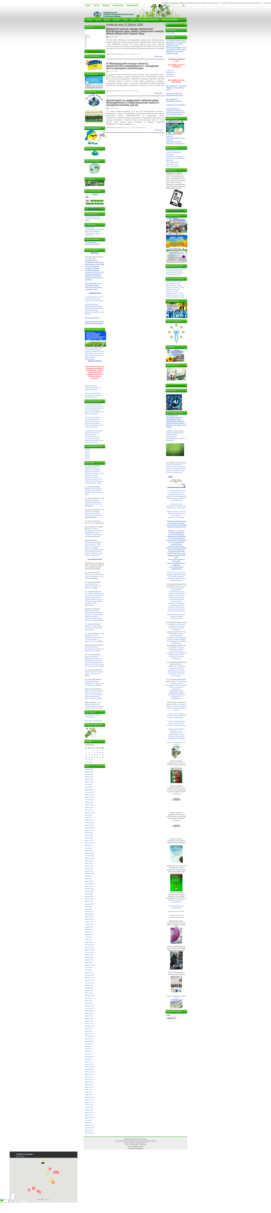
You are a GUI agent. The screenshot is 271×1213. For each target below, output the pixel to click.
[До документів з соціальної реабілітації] (176, 343)
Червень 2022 (89, 896)
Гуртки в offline (170, 33)
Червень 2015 (89, 1110)
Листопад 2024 (89, 822)
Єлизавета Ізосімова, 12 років (175, 287)
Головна (87, 5)
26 (86, 759)
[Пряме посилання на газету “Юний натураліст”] (176, 992)
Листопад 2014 (89, 1128)
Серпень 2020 (89, 952)
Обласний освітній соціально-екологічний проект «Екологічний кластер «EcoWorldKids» (176, 715)
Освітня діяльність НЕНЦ (176, 25)
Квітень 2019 (89, 993)
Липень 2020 (89, 955)
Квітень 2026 (89, 779)
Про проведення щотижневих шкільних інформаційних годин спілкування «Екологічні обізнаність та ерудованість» (176, 685)
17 (100, 755)
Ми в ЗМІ (131, 127)
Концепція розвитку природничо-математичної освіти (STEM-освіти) (93, 387)
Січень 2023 (88, 878)
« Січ (86, 762)
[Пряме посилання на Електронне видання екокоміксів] (176, 1008)
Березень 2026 (89, 782)
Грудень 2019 (89, 972)
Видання (107, 20)
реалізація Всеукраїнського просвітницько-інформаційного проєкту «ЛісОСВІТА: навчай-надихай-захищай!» (94, 532)
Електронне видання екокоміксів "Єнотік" (176, 997)
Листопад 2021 (89, 914)
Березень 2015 (89, 1117)
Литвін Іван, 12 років (172, 291)
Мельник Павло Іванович (173, 274)
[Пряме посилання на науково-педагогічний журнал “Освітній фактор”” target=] (176, 943)
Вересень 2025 (89, 797)
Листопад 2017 (89, 1036)
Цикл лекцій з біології (172, 162)
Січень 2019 (88, 1000)
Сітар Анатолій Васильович (174, 271)
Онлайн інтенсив (90, 523)
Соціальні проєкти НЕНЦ (176, 210)
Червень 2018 (89, 1018)
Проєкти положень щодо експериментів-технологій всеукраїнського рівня (93, 395)
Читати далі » (158, 56)
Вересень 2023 (89, 858)
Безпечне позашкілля (172, 166)
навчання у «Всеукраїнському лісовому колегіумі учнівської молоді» (93, 628)
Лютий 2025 (88, 815)
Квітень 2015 (89, 1115)
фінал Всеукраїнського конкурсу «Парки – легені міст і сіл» (94, 672)
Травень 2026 (89, 777)
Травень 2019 (89, 990)
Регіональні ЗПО (118, 5)
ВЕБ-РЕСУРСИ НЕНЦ (94, 51)
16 (97, 755)
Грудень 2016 (89, 1064)
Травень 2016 (89, 1082)
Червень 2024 (89, 835)
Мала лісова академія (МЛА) (93, 721)
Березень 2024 (89, 843)
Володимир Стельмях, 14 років (175, 295)
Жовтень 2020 (89, 947)
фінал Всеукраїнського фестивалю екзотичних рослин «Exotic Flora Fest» (94, 649)
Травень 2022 (89, 899)
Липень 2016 (89, 1077)
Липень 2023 (89, 863)
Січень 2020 (88, 970)
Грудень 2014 (89, 1125)
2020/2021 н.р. (170, 72)
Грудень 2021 (89, 911)
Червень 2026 (89, 774)
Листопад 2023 (89, 853)
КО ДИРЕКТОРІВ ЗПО (94, 209)
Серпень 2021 (89, 922)
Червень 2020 (89, 957)
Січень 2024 (88, 848)
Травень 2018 (89, 1021)
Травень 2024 (89, 838)
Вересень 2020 (89, 950)
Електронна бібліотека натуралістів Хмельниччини (176, 916)
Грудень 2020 (89, 942)
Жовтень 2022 (89, 886)
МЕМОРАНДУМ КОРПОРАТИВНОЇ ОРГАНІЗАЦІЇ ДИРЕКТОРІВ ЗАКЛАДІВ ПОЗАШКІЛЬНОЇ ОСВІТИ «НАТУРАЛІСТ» (94, 231)
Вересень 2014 (89, 1133)
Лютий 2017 (88, 1059)
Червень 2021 (89, 927)
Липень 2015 (89, 1107)
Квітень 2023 (89, 871)
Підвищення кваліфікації (170, 20)
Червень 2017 (89, 1049)
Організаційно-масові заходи (148, 20)
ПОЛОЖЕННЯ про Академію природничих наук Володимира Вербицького (175, 158)
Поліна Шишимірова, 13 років (175, 297)
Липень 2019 (89, 985)
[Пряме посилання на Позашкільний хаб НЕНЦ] (95, 205)
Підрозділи (105, 5)
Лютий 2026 (88, 784)
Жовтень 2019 (89, 978)
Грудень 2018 (89, 1003)
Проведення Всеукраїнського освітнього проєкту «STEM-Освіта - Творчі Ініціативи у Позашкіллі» (93, 545)
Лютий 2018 (88, 1028)
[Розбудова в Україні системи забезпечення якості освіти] (176, 487)
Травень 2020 (89, 960)
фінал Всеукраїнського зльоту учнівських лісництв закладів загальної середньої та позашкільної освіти (94, 637)
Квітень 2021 (89, 932)
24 (100, 757)
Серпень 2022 (89, 891)
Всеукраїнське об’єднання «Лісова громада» (93, 716)
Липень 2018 (89, 1016)
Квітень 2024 (89, 840)
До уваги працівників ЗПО (176, 385)
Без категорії (125, 54)
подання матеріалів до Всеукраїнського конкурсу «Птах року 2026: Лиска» (94, 683)
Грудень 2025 (89, 789)
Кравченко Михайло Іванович (174, 273)
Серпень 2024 (89, 830)
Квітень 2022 (89, 901)
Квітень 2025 (89, 810)
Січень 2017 (88, 1061)
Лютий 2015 (88, 1120)
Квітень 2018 (89, 1023)
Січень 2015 (88, 1122)
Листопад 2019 (89, 975)
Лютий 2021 (88, 937)
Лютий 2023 (88, 876)
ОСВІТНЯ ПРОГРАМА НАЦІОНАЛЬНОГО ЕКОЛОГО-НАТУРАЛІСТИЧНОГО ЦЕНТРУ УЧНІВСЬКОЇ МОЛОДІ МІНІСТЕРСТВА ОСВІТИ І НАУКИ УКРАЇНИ (95, 309)
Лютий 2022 (88, 906)
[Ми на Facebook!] (158, 6)
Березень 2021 (89, 934)
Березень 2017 (89, 1056)
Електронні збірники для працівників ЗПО (176, 906)
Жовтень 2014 (89, 1130)
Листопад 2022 (89, 883)
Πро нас (98, 20)
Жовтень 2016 (89, 1069)
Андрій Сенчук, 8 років (172, 289)
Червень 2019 (89, 988)
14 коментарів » (135, 90)
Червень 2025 (89, 805)
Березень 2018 (89, 1026)
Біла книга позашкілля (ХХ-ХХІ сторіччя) (176, 743)
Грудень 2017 (89, 1033)
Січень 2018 (88, 1031)
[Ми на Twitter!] (163, 6)
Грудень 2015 (89, 1095)
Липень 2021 (89, 924)
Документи (116, 20)
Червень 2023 (89, 866)
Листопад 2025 (89, 792)
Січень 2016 (88, 1092)
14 (92, 755)
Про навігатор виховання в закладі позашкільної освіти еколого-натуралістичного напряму (176, 707)
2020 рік (87, 449)
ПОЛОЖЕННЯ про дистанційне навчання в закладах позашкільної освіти (176, 616)
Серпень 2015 (89, 1105)
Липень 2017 (89, 1046)
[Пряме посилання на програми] (176, 782)
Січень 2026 (88, 787)
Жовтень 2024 (89, 825)
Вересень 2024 (89, 828)
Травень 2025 (89, 807)
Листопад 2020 (89, 944)
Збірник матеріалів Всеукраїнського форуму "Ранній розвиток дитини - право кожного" (176, 506)
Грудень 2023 (89, 850)
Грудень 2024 (89, 820)
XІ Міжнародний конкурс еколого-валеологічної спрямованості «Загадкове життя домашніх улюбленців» (132, 66)
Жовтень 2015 (89, 1100)
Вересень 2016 (89, 1072)
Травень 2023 (89, 868)
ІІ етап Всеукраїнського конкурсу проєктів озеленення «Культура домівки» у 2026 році (94, 705)
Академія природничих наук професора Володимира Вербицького (174, 152)
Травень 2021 (89, 929)
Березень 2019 (89, 995)
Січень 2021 (88, 939)
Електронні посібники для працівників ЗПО (176, 901)
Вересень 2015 (89, 1102)
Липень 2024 (89, 833)
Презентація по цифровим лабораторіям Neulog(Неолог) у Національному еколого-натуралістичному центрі (133, 102)
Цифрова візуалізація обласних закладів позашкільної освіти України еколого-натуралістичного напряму (176, 514)
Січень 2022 (88, 909)
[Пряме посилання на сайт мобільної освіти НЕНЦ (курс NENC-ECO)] (176, 207)
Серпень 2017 (89, 1044)
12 (86, 755)
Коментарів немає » (136, 54)
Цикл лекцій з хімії (171, 164)
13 (89, 755)
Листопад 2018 (89, 1006)
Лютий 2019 (88, 998)
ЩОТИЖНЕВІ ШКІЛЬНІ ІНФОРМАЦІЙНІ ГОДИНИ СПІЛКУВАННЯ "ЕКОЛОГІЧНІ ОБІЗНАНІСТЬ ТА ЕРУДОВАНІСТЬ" (176, 694)
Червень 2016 (89, 1079)
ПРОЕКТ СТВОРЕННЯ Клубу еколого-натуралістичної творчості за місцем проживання (176, 723)
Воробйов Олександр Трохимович (176, 269)
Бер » (90, 762)
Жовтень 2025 (89, 794)
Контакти (96, 5)
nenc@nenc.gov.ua (137, 1146)
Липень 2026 (89, 772)
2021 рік (87, 451)
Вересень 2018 (89, 1011)
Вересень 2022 (89, 889)
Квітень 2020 (89, 962)
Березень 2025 (89, 812)
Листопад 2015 (89, 1097)
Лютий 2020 (88, 967)
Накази (133, 20)
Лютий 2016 (88, 1089)
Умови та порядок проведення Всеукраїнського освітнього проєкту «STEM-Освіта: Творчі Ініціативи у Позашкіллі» (94, 552)
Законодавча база (132, 5)
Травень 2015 (89, 1112)
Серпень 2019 (89, 983)
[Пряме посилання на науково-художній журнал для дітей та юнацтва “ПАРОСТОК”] (176, 969)
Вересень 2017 (89, 1041)
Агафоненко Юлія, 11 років (174, 293)
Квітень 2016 (89, 1084)
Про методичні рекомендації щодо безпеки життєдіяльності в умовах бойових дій (176, 627)
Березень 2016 (89, 1087)
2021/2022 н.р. (170, 74)
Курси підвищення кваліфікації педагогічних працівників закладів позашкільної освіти (94, 501)
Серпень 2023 (89, 861)
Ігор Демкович (139, 1148)
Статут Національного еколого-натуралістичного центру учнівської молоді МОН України (94, 299)
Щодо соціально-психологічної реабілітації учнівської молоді (178, 588)
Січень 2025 (88, 817)
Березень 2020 (89, 965)
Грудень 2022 (89, 881)
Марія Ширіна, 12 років (173, 283)
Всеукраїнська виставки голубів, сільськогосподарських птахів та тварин (94, 576)
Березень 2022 (89, 904)
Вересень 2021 (89, 919)
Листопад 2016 (89, 1067)
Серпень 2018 (89, 1013)
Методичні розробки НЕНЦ (176, 911)
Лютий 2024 (88, 845)
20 (89, 757)
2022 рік (87, 453)
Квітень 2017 (89, 1054)
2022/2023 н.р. (170, 76)
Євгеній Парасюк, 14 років (174, 285)
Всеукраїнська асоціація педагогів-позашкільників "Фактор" (92, 218)
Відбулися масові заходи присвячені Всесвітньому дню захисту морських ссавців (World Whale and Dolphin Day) (135, 31)
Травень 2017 (89, 1051)
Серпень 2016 (89, 1074)
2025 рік (87, 459)
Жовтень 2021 (89, 917)
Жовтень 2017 (89, 1039)
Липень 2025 (89, 802)
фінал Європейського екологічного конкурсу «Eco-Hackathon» (93, 586)
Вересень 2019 (89, 980)
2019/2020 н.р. (170, 70)
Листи (125, 20)
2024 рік (87, 457)
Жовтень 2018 (89, 1008)
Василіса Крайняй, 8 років (174, 281)
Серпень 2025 (89, 800)
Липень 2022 (89, 894)
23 (97, 757)
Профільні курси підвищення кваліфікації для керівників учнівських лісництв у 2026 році (94, 490)
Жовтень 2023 (89, 855)
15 (94, 755)
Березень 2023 (89, 873)
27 (89, 759)
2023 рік (87, 455)
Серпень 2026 (89, 769)
